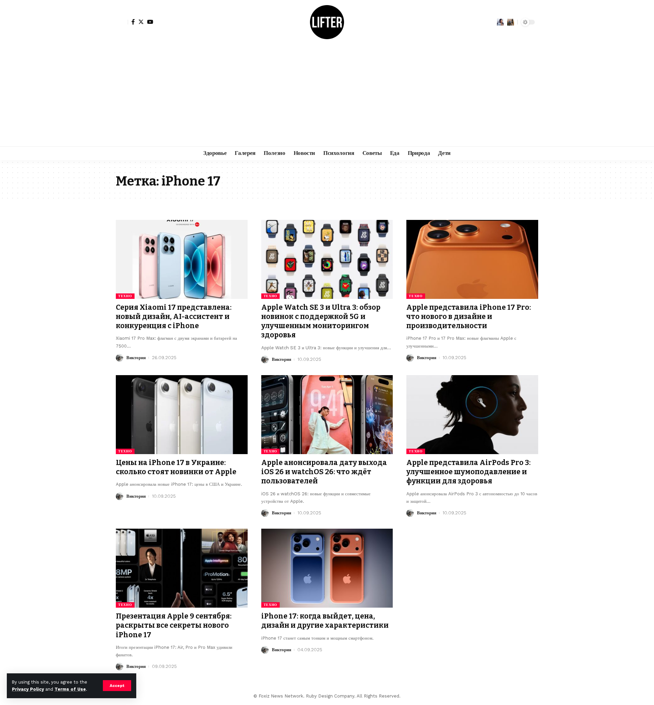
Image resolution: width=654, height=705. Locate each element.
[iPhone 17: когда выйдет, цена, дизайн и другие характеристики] (327, 568)
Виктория (136, 357)
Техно (125, 296)
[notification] (500, 22)
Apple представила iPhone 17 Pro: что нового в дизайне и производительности (468, 317)
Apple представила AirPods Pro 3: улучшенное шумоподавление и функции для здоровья (468, 472)
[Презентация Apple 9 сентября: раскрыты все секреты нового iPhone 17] (182, 568)
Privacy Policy (28, 689)
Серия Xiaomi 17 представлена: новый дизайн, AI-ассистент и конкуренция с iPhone (174, 317)
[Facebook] (133, 22)
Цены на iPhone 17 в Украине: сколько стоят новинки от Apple (176, 467)
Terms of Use (70, 689)
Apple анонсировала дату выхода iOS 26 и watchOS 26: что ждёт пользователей (324, 472)
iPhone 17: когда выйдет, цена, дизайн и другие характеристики (325, 621)
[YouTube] (150, 22)
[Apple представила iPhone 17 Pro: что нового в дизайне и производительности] (472, 259)
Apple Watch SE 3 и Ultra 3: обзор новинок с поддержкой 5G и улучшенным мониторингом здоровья (320, 321)
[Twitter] (141, 22)
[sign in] (122, 22)
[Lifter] (327, 22)
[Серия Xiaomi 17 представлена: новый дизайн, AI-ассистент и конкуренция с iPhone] (182, 259)
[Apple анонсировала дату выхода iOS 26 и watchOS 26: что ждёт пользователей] (327, 414)
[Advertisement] (327, 95)
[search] (510, 22)
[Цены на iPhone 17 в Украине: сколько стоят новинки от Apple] (182, 414)
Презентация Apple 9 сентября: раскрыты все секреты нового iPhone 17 (174, 625)
